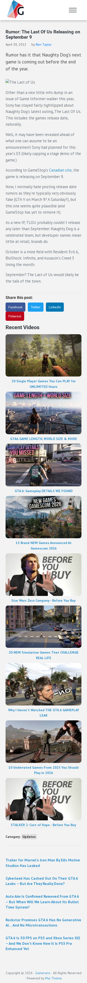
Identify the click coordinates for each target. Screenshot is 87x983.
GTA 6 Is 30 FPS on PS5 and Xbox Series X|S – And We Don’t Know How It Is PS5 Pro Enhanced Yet (43, 943)
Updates (29, 837)
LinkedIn (55, 307)
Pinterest (14, 316)
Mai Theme (53, 978)
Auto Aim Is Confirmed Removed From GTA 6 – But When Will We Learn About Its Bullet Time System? (42, 901)
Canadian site (60, 170)
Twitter (36, 307)
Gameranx (42, 973)
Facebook (15, 307)
